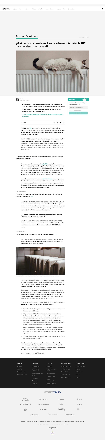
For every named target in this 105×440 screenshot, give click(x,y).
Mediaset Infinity (80, 366)
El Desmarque (79, 372)
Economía (35, 353)
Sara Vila (22, 98)
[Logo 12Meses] (79, 409)
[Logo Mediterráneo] (70, 414)
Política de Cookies (63, 421)
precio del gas (47, 179)
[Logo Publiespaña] (53, 414)
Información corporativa (32, 421)
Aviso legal (23, 421)
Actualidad (28, 353)
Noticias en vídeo (22, 374)
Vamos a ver (35, 378)
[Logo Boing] (61, 404)
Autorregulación (51, 373)
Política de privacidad (42, 421)
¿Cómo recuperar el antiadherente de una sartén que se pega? (35, 234)
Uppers (78, 369)
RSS (78, 421)
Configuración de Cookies (52, 421)
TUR (30, 128)
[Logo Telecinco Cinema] (61, 409)
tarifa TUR (45, 164)
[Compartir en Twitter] (57, 122)
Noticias (19, 366)
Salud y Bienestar (65, 377)
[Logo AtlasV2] (34, 414)
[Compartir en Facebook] (64, 122)
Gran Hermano (36, 366)
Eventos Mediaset (66, 374)
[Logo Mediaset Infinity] (25, 399)
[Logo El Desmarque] (25, 404)
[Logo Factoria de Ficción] (43, 404)
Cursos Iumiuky (65, 372)
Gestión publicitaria (72, 421)
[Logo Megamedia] (53, 427)
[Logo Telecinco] (43, 399)
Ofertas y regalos (66, 369)
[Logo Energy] (79, 404)
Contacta (49, 366)
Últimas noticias (21, 372)
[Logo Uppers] (43, 409)
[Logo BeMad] (25, 409)
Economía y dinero (27, 36)
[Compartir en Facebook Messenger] (60, 122)
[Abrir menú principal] (102, 9)
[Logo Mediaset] (52, 393)
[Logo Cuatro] (61, 399)
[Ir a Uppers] (6, 9)
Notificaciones (51, 376)
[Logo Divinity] (79, 399)
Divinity (78, 377)
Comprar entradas (66, 366)
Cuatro (78, 374)
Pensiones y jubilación (84, 37)
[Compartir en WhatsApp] (54, 122)
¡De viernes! (35, 381)
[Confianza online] (52, 434)
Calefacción (41, 353)
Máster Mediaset (51, 383)
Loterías (19, 369)
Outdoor (34, 383)
